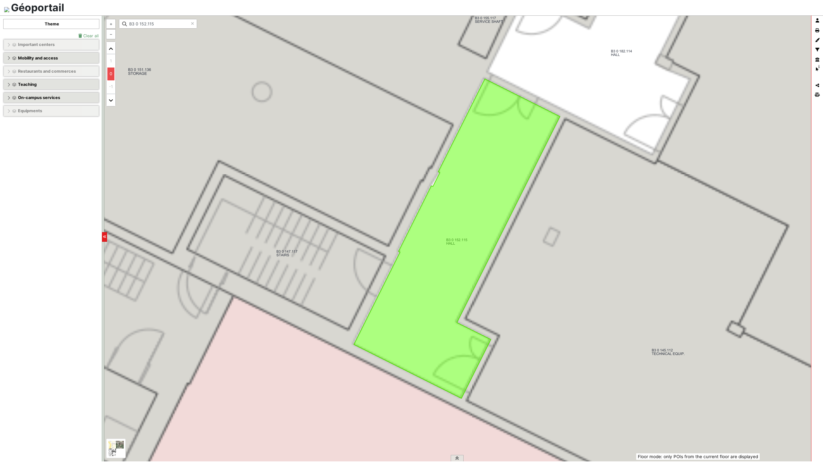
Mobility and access (38, 58)
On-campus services (39, 97)
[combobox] (158, 24)
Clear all (90, 35)
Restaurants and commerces (47, 71)
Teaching (27, 84)
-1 (111, 86)
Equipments (30, 110)
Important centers (36, 44)
